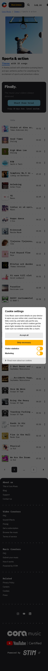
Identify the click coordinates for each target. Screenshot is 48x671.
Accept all (24, 335)
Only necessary (24, 342)
